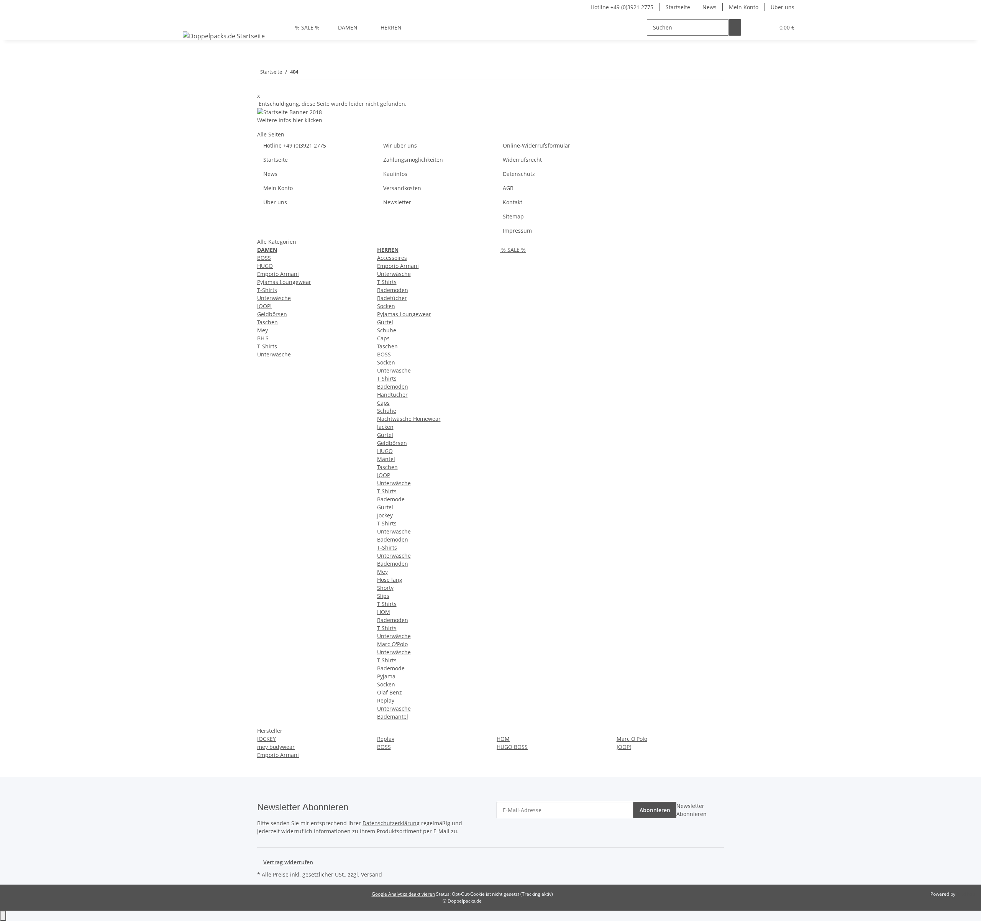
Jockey (385, 515)
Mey (262, 330)
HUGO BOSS (512, 746)
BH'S (263, 338)
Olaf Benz (389, 692)
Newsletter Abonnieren (691, 810)
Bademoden (392, 290)
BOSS (264, 257)
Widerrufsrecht (522, 159)
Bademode (391, 499)
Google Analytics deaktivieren (403, 894)
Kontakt (512, 202)
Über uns (782, 7)
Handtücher (392, 394)
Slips (383, 595)
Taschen (267, 322)
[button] (753, 27)
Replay (385, 700)
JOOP (383, 475)
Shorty (385, 587)
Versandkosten (402, 188)
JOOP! (264, 306)
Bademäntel (392, 716)
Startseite (678, 7)
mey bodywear (276, 746)
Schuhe (386, 330)
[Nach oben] (3, 916)
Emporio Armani (278, 273)
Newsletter (397, 202)
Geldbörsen (272, 314)
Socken (386, 306)
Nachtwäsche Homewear (409, 418)
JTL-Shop (965, 894)
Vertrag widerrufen (288, 862)
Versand (371, 874)
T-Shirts (267, 290)
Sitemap (513, 216)
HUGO (265, 265)
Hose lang (389, 579)
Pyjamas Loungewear (284, 282)
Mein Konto (743, 7)
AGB (508, 188)
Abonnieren (655, 810)
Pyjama (386, 676)
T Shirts (387, 282)
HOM (383, 612)
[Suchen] (735, 27)
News (709, 7)
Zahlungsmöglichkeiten (413, 159)
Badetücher (392, 298)
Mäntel (386, 459)
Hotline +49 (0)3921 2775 (622, 7)
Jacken (385, 426)
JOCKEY (266, 738)
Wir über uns (400, 145)
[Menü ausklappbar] (190, 20)
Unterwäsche (274, 298)
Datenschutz (519, 173)
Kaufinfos (395, 173)
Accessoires (392, 257)
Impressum (517, 230)
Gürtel (385, 322)
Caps (383, 338)
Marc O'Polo (392, 644)
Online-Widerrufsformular (536, 145)
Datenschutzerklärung (391, 823)
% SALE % (513, 249)
